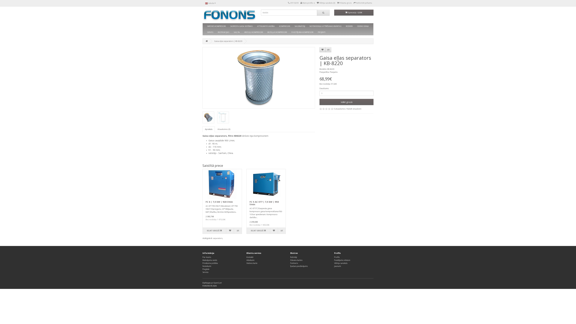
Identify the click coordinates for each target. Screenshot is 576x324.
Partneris (294, 263)
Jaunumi (337, 266)
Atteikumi (250, 260)
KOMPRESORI (284, 26)
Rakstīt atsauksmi (354, 109)
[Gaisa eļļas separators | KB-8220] (258, 78)
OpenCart (217, 283)
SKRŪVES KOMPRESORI (216, 26)
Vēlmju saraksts (340, 263)
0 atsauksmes (339, 109)
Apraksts (208, 129)
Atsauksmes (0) (224, 129)
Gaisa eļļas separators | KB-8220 (228, 41)
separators (217, 238)
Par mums (206, 257)
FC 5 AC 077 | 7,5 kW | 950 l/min (264, 203)
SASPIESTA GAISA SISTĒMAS (241, 26)
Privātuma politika (210, 263)
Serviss (205, 272)
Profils (337, 257)
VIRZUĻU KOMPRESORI (253, 32)
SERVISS (210, 32)
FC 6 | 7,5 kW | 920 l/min (219, 201)
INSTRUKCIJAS (223, 32)
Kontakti (249, 257)
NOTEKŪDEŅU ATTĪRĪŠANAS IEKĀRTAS (325, 26)
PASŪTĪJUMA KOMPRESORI (302, 32)
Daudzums (324, 88)
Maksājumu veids (209, 260)
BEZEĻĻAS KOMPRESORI (277, 32)
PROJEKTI (321, 32)
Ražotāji (293, 257)
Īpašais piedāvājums (299, 266)
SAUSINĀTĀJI (300, 26)
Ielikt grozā (346, 102)
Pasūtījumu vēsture (342, 260)
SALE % (237, 32)
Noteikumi (206, 266)
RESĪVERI (349, 26)
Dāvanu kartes (296, 260)
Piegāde (205, 269)
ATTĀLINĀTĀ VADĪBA (266, 26)
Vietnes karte (251, 263)
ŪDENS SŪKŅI (363, 26)
